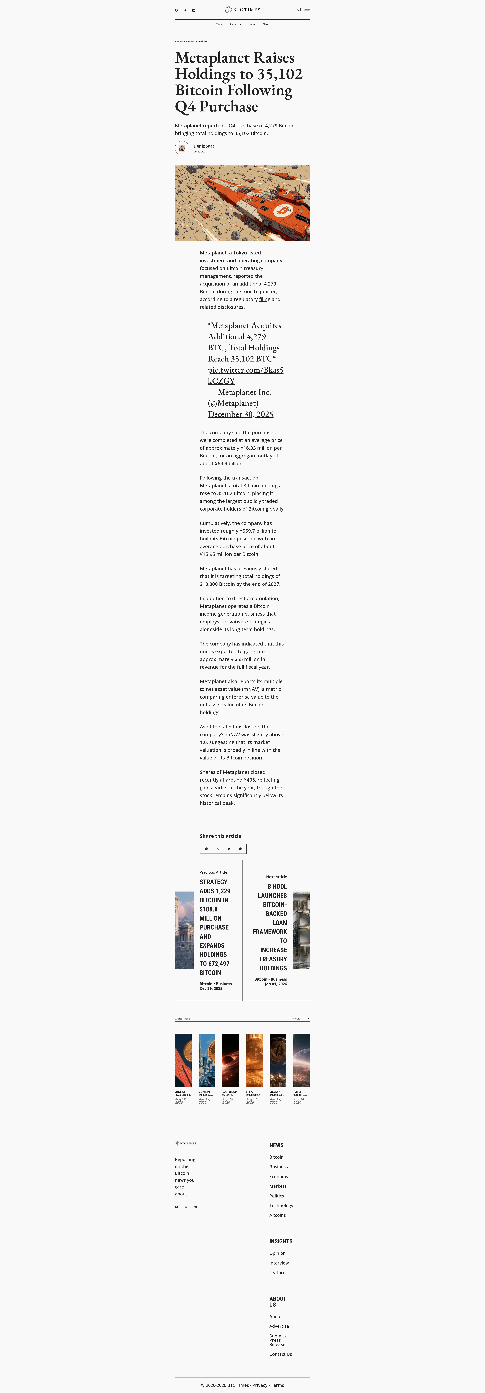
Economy (278, 1176)
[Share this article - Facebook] (206, 848)
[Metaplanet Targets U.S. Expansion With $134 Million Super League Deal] (207, 1060)
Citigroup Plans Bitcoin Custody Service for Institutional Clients (182, 1093)
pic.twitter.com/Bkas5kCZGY (246, 375)
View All (296, 1018)
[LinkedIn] (193, 10)
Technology (281, 1205)
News (252, 24)
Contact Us (280, 1354)
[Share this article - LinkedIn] (229, 849)
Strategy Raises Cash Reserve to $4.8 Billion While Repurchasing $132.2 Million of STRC (278, 1093)
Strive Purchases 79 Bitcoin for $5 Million (253, 1093)
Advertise (279, 1326)
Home (219, 24)
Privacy (259, 1385)
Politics (276, 1196)
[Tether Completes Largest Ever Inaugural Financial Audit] (301, 1060)
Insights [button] (233, 24)
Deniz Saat (204, 146)
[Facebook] (176, 10)
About (266, 24)
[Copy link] (240, 848)
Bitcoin (179, 41)
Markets (202, 41)
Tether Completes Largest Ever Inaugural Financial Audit (300, 1093)
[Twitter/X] (185, 10)
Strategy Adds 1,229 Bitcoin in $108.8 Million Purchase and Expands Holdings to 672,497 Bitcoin (215, 927)
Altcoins (277, 1215)
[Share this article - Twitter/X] (217, 849)
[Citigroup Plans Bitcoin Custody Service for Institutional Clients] (183, 1060)
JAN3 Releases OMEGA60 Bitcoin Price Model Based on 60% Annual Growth (230, 1093)
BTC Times (238, 1385)
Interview (279, 1263)
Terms (277, 1385)
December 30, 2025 (241, 413)
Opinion (277, 1253)
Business (191, 41)
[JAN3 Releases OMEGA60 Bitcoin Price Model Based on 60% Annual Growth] (230, 1060)
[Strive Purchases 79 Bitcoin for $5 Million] (254, 1060)
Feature (277, 1272)
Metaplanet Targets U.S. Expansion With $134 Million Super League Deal (207, 1093)
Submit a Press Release (278, 1340)
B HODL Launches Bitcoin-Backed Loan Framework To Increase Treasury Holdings (270, 927)
